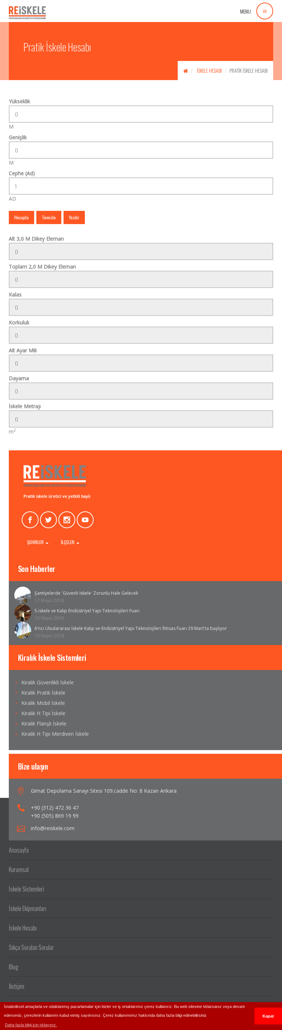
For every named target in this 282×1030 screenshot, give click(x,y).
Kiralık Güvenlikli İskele (47, 682)
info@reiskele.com (53, 828)
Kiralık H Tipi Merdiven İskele (55, 733)
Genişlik (18, 137)
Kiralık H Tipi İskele (43, 713)
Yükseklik (19, 101)
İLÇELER (68, 542)
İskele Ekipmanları (27, 908)
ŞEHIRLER (36, 542)
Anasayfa (19, 850)
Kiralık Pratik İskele (43, 692)
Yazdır (74, 217)
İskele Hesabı (209, 70)
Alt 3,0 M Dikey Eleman (36, 238)
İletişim (16, 986)
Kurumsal (19, 869)
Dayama (19, 378)
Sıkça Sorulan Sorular (31, 947)
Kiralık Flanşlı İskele (43, 723)
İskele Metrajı (25, 406)
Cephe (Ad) (22, 173)
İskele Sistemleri (26, 889)
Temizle (49, 217)
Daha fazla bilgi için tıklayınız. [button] (31, 1025)
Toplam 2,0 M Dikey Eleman (42, 266)
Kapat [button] (268, 1016)
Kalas (15, 294)
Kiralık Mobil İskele (43, 702)
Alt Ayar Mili (23, 350)
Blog (13, 966)
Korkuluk (19, 322)
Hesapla (21, 217)
